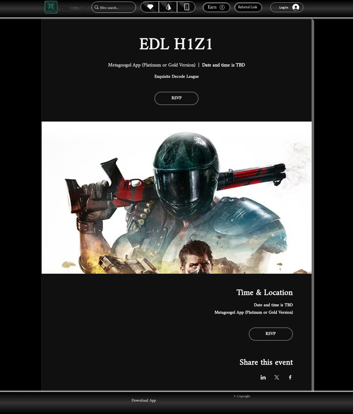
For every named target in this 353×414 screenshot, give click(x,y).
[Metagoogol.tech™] (51, 7)
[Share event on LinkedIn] (263, 377)
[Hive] (150, 6)
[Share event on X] (276, 377)
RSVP (177, 98)
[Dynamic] (186, 6)
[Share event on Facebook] (290, 377)
